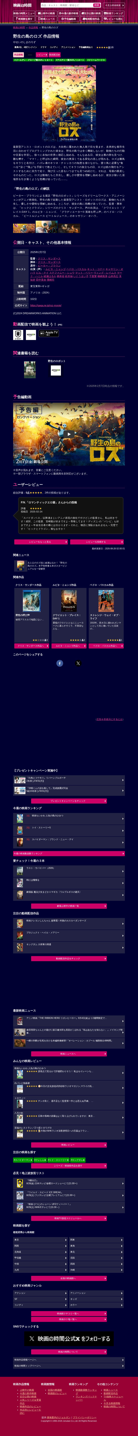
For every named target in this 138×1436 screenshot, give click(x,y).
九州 (16, 1270)
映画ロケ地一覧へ (68, 1319)
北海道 (17, 1252)
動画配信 (53, 54)
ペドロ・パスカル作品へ (105, 646)
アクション (19, 1293)
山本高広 (113, 276)
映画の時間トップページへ (27, 1366)
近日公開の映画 (92, 13)
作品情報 (33, 27)
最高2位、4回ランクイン (25, 47)
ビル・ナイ (42, 272)
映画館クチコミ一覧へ (68, 1313)
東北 (72, 1252)
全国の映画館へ (68, 1278)
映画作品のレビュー (30, 1406)
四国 (72, 1264)
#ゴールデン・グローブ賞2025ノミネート (33, 60)
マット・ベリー (84, 272)
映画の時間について (68, 1352)
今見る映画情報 (112, 1403)
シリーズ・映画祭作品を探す (68, 1165)
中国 (16, 1264)
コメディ (54, 47)
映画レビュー (68, 1145)
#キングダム (77, 1160)
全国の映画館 (55, 1390)
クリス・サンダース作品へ (31, 646)
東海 (72, 1246)
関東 (72, 1240)
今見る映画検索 (113, 5)
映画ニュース (48, 19)
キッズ (73, 1299)
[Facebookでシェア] (59, 663)
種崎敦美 (102, 276)
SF (15, 1299)
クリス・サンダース (49, 258)
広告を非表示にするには (110, 719)
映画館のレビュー (57, 1393)
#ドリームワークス (96, 60)
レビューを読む (115, 19)
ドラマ (43, 47)
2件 (105, 47)
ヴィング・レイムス (105, 272)
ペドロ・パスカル (76, 269)
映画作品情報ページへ (25, 1360)
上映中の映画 (48, 13)
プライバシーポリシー (84, 1417)
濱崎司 (50, 279)
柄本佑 (60, 276)
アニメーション (68, 47)
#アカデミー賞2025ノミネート (70, 60)
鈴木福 (69, 276)
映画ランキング (115, 13)
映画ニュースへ (68, 1054)
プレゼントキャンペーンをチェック (67, 801)
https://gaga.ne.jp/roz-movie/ (45, 305)
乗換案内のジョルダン (59, 1417)
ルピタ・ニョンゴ (55, 269)
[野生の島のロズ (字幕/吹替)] (31, 335)
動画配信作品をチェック (68, 958)
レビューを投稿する (96, 542)
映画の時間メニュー (24, 13)
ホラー (73, 1305)
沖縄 (72, 1270)
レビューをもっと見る (40, 542)
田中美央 (41, 279)
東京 (16, 1240)
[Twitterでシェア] (78, 663)
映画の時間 (19, 27)
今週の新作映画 (70, 13)
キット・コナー (96, 269)
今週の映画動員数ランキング (28, 853)
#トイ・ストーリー (57, 1160)
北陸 (72, 1258)
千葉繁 (93, 276)
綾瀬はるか (50, 276)
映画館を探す (25, 19)
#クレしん (39, 1160)
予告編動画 (70, 19)
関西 (16, 1246)
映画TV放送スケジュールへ (68, 1218)
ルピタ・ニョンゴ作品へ (68, 646)
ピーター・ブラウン (49, 265)
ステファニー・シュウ (62, 272)
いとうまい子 (81, 276)
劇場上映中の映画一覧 (68, 906)
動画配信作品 (92, 19)
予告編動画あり (86, 47)
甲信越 (17, 1258)
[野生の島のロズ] (18, 335)
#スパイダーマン (22, 1160)
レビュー (41, 54)
